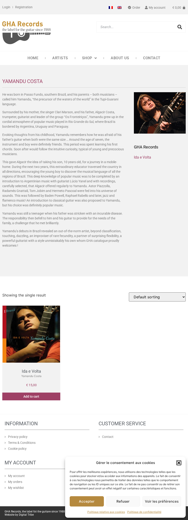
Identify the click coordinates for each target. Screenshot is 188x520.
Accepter (86, 501)
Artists (60, 58)
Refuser (123, 501)
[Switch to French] (110, 7)
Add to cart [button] (31, 396)
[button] (179, 463)
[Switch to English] (119, 7)
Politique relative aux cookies (106, 512)
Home (33, 58)
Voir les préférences (162, 501)
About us (120, 58)
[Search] (179, 27)
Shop (87, 58)
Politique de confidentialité (144, 512)
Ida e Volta (142, 157)
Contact (151, 58)
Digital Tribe (26, 514)
